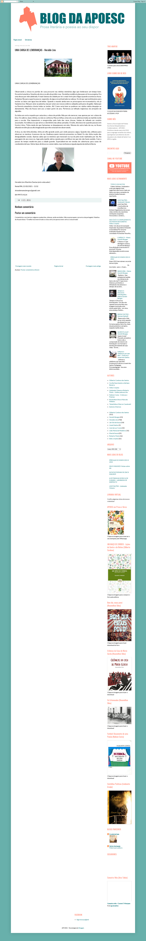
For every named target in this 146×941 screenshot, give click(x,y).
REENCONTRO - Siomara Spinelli (123, 315)
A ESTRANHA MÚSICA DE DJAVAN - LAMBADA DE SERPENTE (118, 480)
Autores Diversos (115, 407)
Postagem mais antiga (93, 266)
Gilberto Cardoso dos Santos (119, 380)
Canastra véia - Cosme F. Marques (118, 903)
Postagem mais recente (23, 266)
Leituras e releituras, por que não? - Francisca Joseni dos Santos (123, 354)
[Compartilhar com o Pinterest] (30, 200)
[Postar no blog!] (24, 200)
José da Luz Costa (115, 428)
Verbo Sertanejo (114, 846)
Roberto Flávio (114, 436)
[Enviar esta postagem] (18, 200)
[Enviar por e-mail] (22, 200)
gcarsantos (114, 906)
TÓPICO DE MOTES (117, 184)
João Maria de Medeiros (117, 430)
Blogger (81, 928)
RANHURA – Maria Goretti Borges (124, 272)
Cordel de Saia (114, 834)
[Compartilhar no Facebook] (28, 200)
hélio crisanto (113, 439)
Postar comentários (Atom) (30, 270)
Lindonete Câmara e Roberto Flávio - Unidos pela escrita (119, 391)
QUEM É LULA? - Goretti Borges (123, 333)
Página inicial (18, 40)
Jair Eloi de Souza (115, 422)
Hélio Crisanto (114, 388)
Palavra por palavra (115, 848)
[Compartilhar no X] (26, 200)
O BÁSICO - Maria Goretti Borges (123, 238)
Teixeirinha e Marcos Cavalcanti (120, 404)
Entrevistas (28, 40)
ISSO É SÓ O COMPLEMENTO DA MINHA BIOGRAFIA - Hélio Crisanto (120, 221)
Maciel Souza (113, 433)
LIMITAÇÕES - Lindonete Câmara (123, 201)
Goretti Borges (114, 417)
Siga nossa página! (83, 919)
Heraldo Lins (113, 420)
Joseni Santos (113, 425)
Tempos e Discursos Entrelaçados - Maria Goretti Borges (122, 294)
